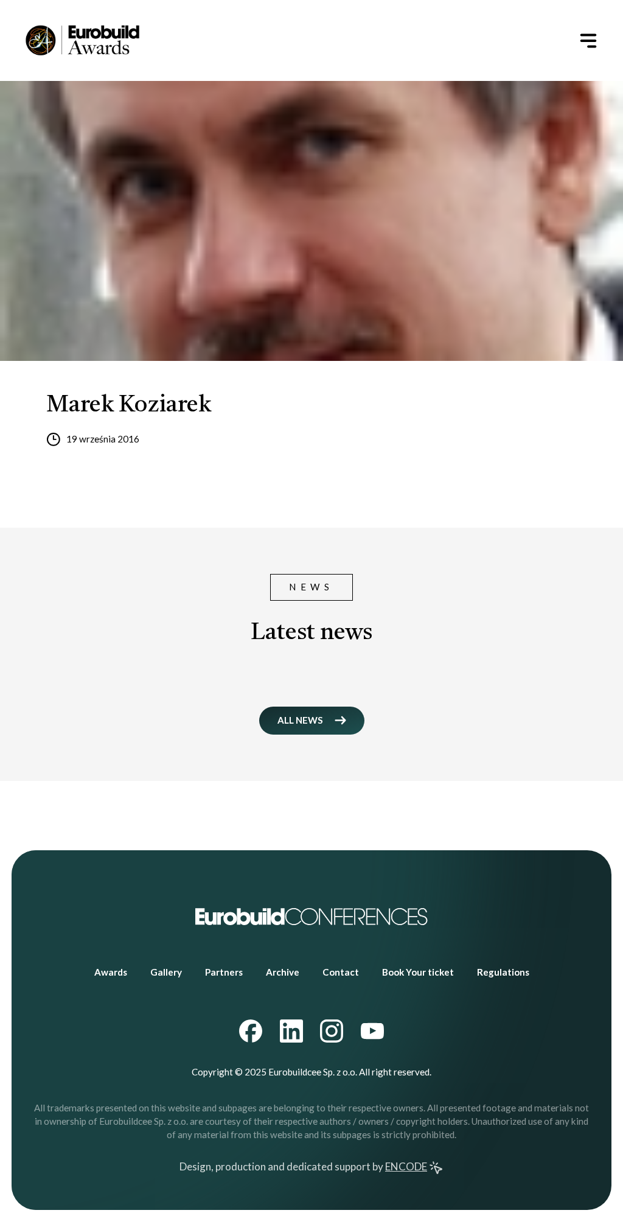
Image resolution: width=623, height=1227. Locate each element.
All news (300, 720)
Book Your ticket (418, 972)
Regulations (503, 972)
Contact (340, 972)
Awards (110, 972)
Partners (224, 972)
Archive (282, 972)
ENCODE (406, 1166)
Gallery (166, 972)
